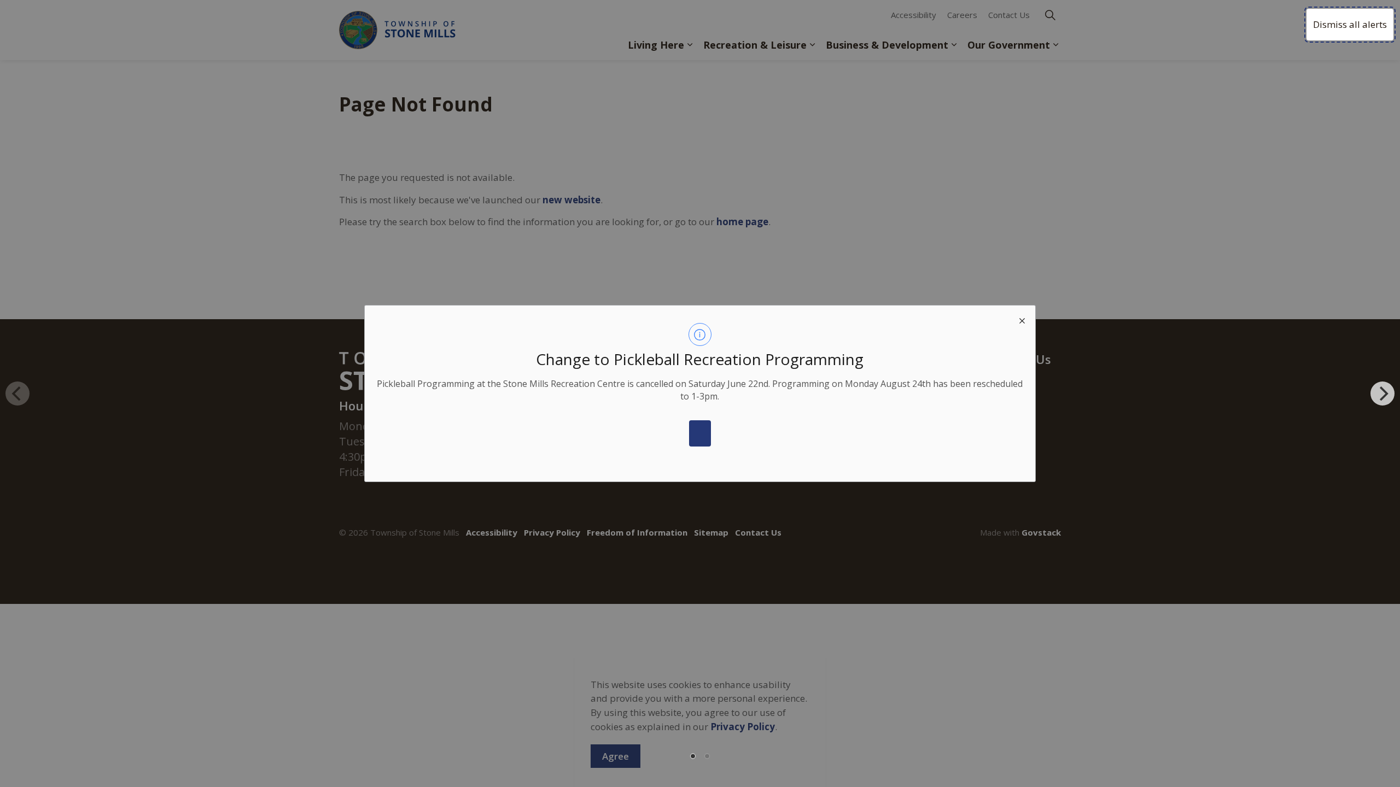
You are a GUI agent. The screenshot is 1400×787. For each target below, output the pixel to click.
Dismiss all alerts (1350, 24)
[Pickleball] (700, 433)
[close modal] (1022, 319)
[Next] (1382, 393)
